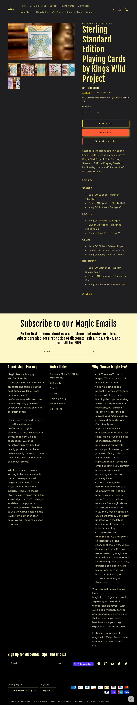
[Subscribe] (92, 351)
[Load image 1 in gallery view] (14, 69)
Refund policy (33, 701)
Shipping (86, 92)
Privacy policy (48, 701)
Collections (56, 409)
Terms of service (64, 701)
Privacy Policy (57, 403)
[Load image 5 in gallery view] (68, 69)
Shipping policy (81, 701)
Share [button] (89, 294)
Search (53, 388)
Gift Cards (55, 383)
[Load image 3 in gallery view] (41, 69)
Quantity (86, 106)
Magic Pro (19, 701)
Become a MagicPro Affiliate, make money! (65, 376)
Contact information (100, 701)
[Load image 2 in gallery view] (27, 69)
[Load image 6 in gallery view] (14, 83)
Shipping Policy (58, 398)
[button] (85, 6)
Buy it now (105, 132)
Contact (54, 393)
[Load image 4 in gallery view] (55, 69)
